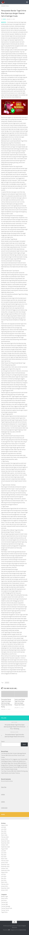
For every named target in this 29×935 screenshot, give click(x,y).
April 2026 (3, 833)
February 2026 (5, 837)
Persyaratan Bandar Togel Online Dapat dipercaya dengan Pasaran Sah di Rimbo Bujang (6, 703)
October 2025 (4, 845)
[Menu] (27, 2)
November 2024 (5, 866)
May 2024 (3, 878)
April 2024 (3, 880)
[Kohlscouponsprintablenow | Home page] (4, 2)
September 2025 (5, 847)
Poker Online (4, 898)
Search (3, 741)
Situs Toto (3, 787)
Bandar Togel (5, 6)
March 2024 (4, 882)
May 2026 (3, 831)
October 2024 (4, 868)
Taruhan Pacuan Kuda (6, 908)
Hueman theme (22, 929)
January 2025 (4, 862)
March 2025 (4, 858)
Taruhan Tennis (5, 910)
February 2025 (5, 860)
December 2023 (5, 888)
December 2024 (5, 864)
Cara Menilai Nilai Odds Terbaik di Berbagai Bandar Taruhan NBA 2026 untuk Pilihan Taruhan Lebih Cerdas (13, 755)
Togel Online (4, 912)
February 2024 (5, 884)
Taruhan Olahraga (5, 906)
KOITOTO (3, 22)
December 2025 (5, 841)
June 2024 (3, 876)
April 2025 (3, 856)
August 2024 (4, 872)
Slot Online (4, 900)
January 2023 (4, 890)
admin (4, 19)
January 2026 (4, 839)
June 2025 (3, 853)
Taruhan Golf (4, 902)
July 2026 (3, 827)
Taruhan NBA (4, 904)
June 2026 (3, 829)
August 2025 (4, 849)
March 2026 (4, 835)
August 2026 (4, 825)
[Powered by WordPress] (9, 929)
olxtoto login (4, 808)
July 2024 (3, 874)
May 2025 (3, 854)
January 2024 (4, 886)
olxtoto (3, 794)
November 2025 (5, 843)
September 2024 (5, 870)
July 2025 (3, 851)
